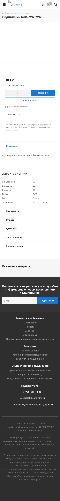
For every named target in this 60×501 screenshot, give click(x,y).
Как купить (30, 345)
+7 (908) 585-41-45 (31, 391)
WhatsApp (41, 491)
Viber (34, 491)
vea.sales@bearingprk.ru (32, 397)
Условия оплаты (30, 350)
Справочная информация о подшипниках (30, 370)
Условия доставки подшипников (30, 354)
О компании (30, 322)
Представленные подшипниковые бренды (30, 378)
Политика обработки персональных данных (30, 338)
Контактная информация (30, 317)
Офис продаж (30, 334)
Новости (30, 326)
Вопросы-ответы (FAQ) (30, 374)
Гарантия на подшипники (30, 358)
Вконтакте (19, 491)
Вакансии (30, 330)
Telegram (26, 491)
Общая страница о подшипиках (30, 365)
